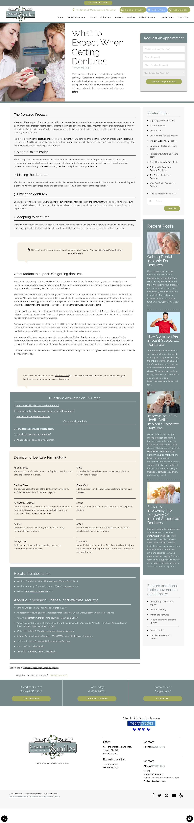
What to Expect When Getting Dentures (41, 667)
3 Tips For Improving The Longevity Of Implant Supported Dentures (163, 514)
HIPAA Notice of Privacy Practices (41, 796)
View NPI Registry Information (79, 636)
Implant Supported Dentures (163, 140)
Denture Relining (158, 609)
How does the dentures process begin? (35, 428)
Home (60, 17)
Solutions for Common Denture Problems (160, 168)
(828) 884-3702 (117, 350)
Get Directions (31, 698)
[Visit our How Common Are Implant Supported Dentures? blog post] (163, 332)
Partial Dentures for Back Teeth (164, 161)
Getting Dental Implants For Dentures (159, 260)
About (93, 17)
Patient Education (147, 17)
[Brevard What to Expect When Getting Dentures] (32, 100)
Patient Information (76, 17)
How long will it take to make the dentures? (37, 405)
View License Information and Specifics (55, 631)
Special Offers (167, 17)
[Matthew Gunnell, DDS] (144, 729)
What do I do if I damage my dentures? (35, 439)
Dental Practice (157, 630)
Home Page (68, 586)
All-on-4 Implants (158, 125)
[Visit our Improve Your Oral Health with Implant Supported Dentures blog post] (163, 412)
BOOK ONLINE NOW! (98, 3)
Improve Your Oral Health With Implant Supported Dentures (163, 422)
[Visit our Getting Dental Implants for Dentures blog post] (163, 253)
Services (131, 17)
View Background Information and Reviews (50, 641)
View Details (38, 646)
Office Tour (105, 17)
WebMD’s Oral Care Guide (36, 591)
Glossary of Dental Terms (60, 581)
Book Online (158, 10)
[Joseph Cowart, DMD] (139, 729)
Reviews (119, 17)
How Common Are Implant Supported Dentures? (163, 340)
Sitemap (57, 796)
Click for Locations (97, 698)
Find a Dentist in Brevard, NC (163, 193)
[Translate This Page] (189, 818)
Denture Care (156, 130)
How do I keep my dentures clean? (33, 416)
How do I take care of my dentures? (33, 434)
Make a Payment (134, 10)
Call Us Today (180, 10)
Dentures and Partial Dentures (164, 135)
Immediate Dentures (159, 614)
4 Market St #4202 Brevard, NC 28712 (95, 10)
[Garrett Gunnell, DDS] (148, 729)
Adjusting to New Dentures (162, 120)
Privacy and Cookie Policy (19, 796)
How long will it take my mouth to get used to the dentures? (45, 411)
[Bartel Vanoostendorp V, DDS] (134, 729)
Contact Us (183, 17)
